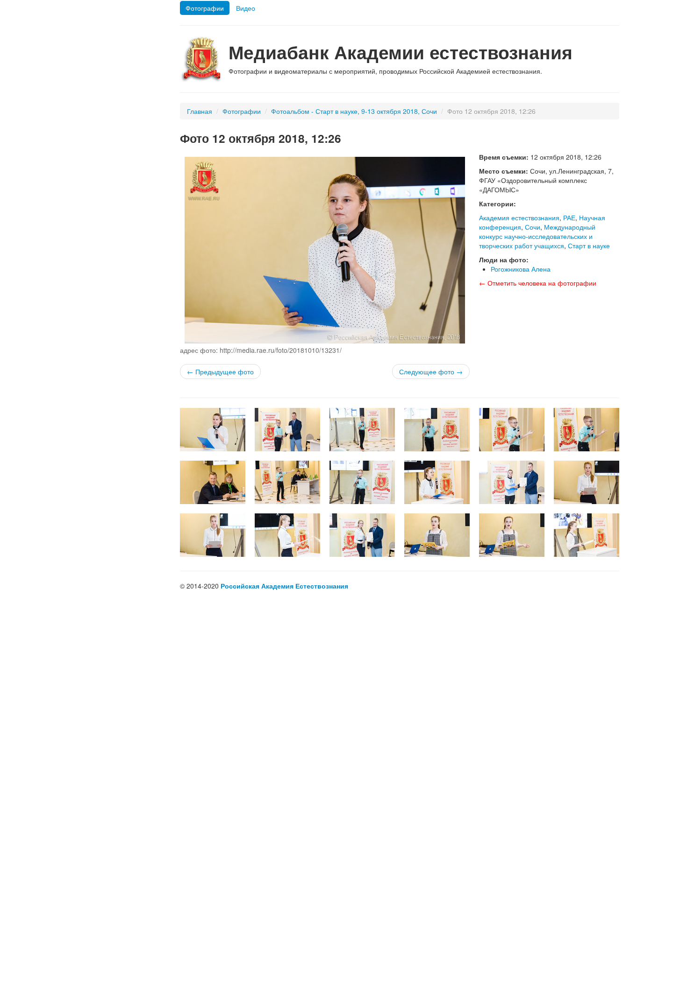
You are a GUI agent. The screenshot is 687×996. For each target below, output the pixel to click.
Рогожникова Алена (521, 269)
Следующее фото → (431, 371)
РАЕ (569, 217)
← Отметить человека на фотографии (537, 283)
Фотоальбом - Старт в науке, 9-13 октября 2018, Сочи (354, 111)
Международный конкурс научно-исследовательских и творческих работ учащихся (537, 236)
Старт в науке (589, 245)
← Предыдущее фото (220, 371)
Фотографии (205, 8)
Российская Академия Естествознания (284, 585)
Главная (199, 111)
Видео (245, 8)
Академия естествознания (519, 217)
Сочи (532, 226)
